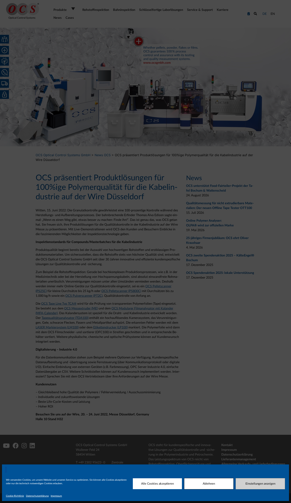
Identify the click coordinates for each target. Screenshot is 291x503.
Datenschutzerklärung (37, 496)
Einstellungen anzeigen (260, 483)
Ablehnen (209, 483)
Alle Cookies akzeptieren (157, 483)
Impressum (56, 496)
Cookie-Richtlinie (15, 496)
